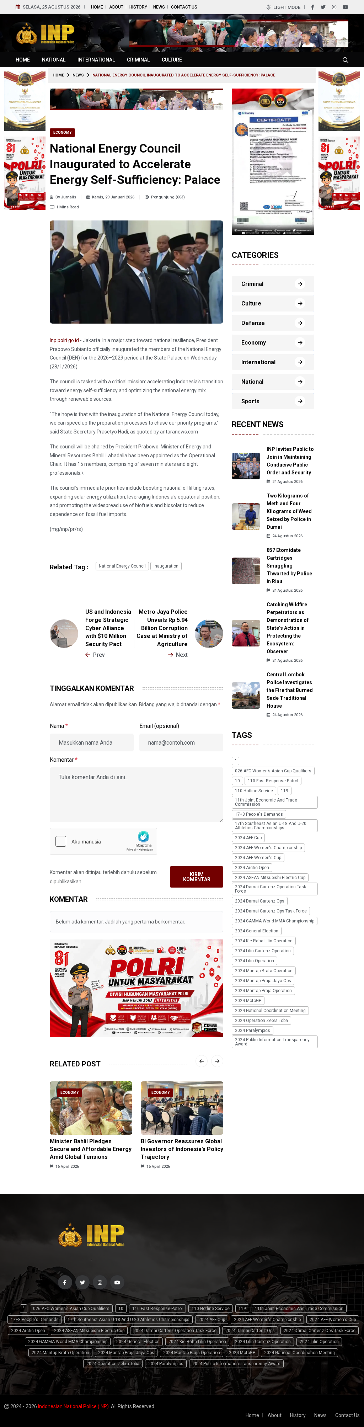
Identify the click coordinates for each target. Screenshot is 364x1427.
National (53, 60)
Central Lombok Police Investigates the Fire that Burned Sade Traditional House (290, 690)
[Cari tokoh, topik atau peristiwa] (345, 59)
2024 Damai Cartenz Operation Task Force (270, 889)
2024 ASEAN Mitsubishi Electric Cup (270, 877)
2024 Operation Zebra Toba (261, 1020)
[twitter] (323, 7)
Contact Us (184, 7)
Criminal (138, 60)
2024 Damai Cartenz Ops (259, 901)
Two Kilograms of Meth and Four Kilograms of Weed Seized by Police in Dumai (289, 511)
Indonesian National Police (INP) (73, 1406)
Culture (172, 60)
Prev (99, 654)
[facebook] (312, 7)
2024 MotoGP (248, 1000)
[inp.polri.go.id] (45, 33)
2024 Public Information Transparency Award (272, 1042)
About (116, 7)
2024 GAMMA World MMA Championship (274, 921)
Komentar (63, 759)
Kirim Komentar (196, 877)
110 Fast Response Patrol (273, 780)
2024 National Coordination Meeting (270, 1010)
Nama (59, 726)
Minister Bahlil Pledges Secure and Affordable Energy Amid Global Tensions (91, 1149)
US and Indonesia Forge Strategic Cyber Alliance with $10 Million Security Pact (108, 628)
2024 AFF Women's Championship (268, 847)
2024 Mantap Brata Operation (264, 970)
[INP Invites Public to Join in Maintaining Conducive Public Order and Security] (246, 465)
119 (284, 790)
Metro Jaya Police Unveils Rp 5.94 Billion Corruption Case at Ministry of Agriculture (162, 628)
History (138, 7)
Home (97, 7)
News (159, 7)
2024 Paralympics (252, 1030)
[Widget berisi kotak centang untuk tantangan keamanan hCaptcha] (103, 841)
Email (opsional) (159, 726)
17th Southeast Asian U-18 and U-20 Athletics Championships (270, 825)
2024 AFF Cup (248, 837)
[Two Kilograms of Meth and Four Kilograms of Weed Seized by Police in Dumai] (246, 515)
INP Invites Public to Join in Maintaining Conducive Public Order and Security (290, 460)
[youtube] (345, 7)
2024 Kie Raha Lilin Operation (264, 940)
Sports (250, 401)
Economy (62, 132)
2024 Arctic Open (252, 867)
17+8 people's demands (259, 814)
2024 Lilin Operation (254, 960)
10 (237, 780)
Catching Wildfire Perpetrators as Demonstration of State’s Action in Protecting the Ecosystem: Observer (288, 628)
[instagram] (334, 7)
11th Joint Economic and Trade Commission (266, 802)
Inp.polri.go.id (64, 340)
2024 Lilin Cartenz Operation (263, 950)
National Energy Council (122, 566)
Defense (253, 323)
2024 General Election (256, 930)
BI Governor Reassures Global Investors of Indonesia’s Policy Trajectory (182, 1149)
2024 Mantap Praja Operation (263, 990)
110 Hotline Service (254, 790)
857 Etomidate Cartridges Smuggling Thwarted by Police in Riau (289, 565)
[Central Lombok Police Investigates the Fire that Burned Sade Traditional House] (246, 694)
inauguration (166, 566)
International (96, 60)
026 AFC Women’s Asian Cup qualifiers (273, 770)
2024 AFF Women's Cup (258, 857)
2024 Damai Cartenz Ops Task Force (271, 911)
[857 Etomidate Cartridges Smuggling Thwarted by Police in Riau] (246, 570)
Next (182, 654)
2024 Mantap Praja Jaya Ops (263, 980)
